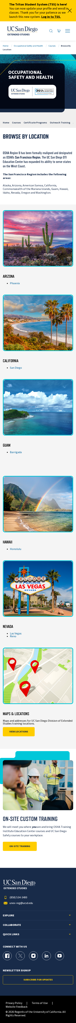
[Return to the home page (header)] (22, 31)
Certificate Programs (35, 122)
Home (5, 45)
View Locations (18, 731)
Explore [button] (8, 915)
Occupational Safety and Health (28, 45)
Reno (13, 636)
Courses (51, 45)
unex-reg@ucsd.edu (21, 903)
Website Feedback (16, 1007)
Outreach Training (60, 122)
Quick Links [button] (11, 934)
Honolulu (15, 549)
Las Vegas (16, 633)
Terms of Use (40, 1003)
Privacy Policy (14, 1003)
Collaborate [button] (12, 925)
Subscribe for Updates (38, 980)
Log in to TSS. (51, 17)
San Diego (16, 368)
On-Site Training (19, 846)
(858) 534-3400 (18, 897)
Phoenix (15, 283)
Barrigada (16, 452)
